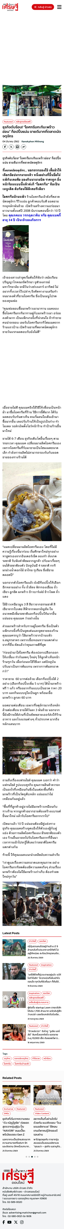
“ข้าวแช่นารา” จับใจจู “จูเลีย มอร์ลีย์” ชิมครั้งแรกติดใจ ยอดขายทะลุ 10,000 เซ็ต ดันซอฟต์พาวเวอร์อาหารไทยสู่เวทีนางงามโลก (44, 1036)
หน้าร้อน (47, 1058)
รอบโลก (42, 941)
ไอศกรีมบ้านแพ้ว (22, 1063)
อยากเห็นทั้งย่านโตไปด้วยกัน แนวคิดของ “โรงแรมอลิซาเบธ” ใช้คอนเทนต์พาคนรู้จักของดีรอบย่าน (47, 1127)
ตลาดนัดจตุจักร (21, 1058)
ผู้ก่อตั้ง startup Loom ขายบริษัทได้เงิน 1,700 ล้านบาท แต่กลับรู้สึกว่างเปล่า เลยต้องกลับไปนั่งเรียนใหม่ (45, 1013)
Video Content (42, 1113)
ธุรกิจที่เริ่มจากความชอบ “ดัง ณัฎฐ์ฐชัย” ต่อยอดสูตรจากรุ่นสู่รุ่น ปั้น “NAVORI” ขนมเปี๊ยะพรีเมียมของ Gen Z (16, 1127)
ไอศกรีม (7, 1063)
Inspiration (46, 965)
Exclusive (8, 1109)
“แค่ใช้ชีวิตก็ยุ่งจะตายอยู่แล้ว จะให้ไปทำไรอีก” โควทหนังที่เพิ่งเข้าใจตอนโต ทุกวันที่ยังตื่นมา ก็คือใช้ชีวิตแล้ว (44, 980)
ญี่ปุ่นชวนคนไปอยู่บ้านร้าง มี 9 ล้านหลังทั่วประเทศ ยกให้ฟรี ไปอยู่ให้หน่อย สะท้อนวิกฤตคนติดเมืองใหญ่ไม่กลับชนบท (43, 951)
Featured (8, 121)
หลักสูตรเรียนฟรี (23, 121)
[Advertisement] (32, 48)
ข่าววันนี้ (32, 941)
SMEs (6, 1113)
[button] (26, 1157)
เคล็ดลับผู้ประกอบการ (38, 1002)
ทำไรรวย (36, 1058)
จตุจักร (7, 1058)
